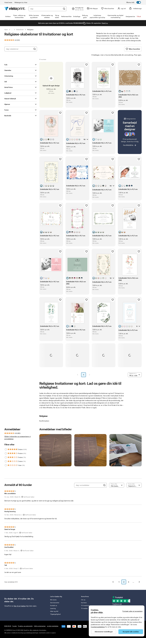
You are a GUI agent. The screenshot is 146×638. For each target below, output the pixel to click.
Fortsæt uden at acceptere (132, 611)
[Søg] (64, 9)
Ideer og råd (54, 611)
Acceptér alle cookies (131, 632)
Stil (5, 82)
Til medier (84, 608)
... (12, 29)
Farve (6, 110)
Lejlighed (7, 93)
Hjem (6, 29)
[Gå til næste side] (139, 582)
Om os (83, 600)
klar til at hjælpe (20, 606)
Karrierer (84, 602)
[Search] (104, 485)
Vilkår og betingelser (40, 626)
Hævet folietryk (10, 98)
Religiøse (30, 29)
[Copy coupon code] (84, 23)
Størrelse (7, 70)
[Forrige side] (77, 374)
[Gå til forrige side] (113, 582)
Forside (14, 626)
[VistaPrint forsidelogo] (14, 8)
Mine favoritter (134, 49)
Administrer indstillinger (104, 632)
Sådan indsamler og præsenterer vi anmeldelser (17, 437)
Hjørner (7, 104)
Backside (7, 115)
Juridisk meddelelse (52, 626)
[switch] (136, 2)
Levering (53, 608)
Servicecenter (54, 602)
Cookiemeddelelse (98, 627)
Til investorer (85, 605)
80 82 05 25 (7, 626)
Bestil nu (105, 23)
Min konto (53, 600)
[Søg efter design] (35, 49)
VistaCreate (8, 2)
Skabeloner (20, 29)
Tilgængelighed (55, 614)
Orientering (8, 76)
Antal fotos (8, 87)
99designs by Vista (21, 2)
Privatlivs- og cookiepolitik (25, 626)
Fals (5, 65)
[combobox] (46, 9)
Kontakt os (53, 605)
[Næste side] (89, 374)
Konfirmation (44, 421)
